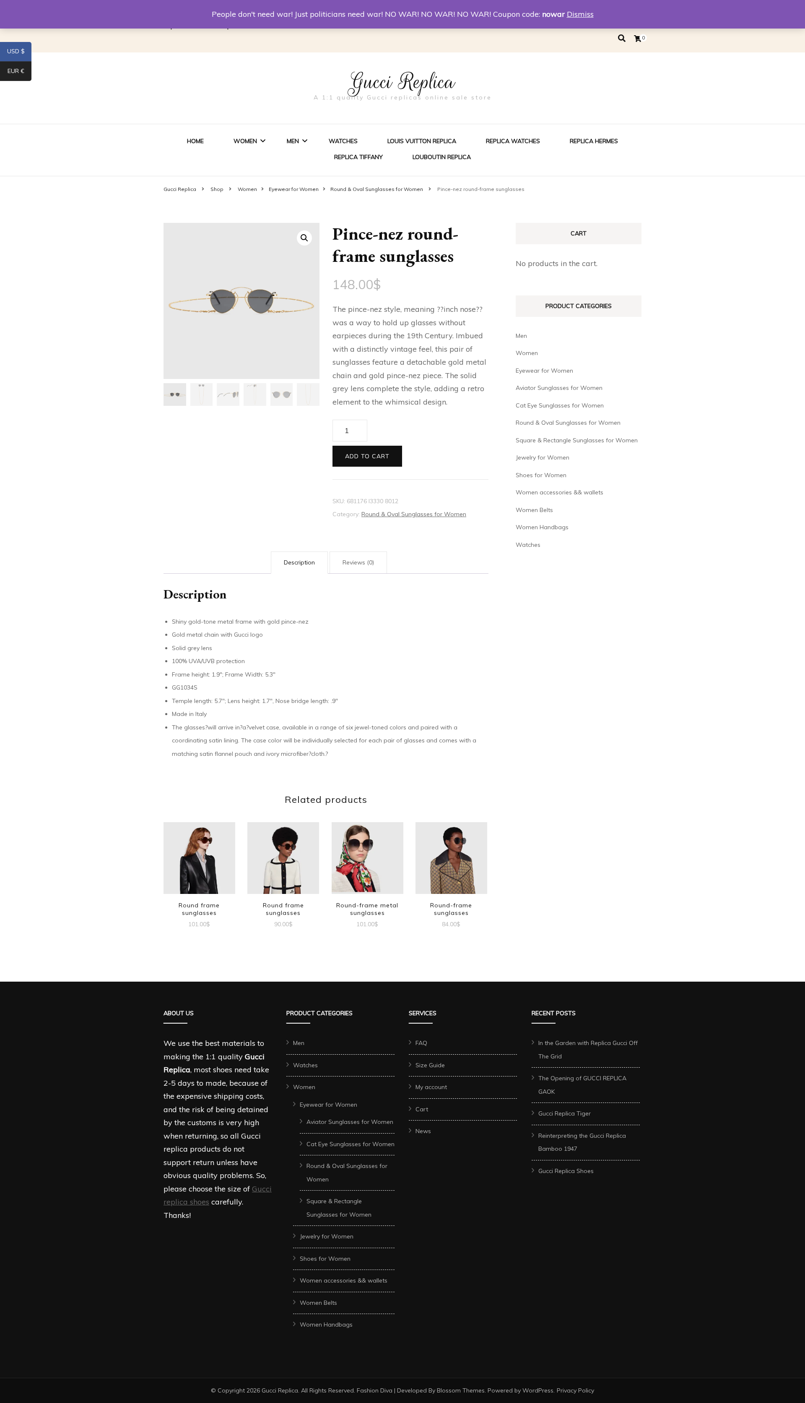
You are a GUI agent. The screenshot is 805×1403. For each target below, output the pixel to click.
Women (245, 141)
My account (431, 1087)
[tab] (299, 562)
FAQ (421, 1043)
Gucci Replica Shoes (566, 1171)
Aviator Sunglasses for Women (559, 388)
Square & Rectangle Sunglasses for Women (577, 440)
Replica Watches (513, 141)
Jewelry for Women (542, 457)
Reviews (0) (358, 562)
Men (293, 141)
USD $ (19, 52)
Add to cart (367, 456)
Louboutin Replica (442, 157)
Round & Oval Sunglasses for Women (413, 514)
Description (299, 562)
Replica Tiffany (358, 157)
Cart (421, 1109)
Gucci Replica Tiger (564, 1113)
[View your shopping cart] (637, 38)
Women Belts (534, 510)
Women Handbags (542, 527)
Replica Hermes (594, 141)
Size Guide (430, 1065)
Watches (343, 141)
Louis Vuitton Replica (421, 141)
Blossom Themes (461, 1390)
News (423, 1131)
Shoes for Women (541, 475)
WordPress (537, 1390)
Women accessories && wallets (559, 492)
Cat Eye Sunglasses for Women (560, 405)
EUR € (19, 72)
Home (195, 141)
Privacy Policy (575, 1390)
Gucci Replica (402, 82)
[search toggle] (622, 38)
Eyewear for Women (544, 370)
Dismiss (580, 14)
